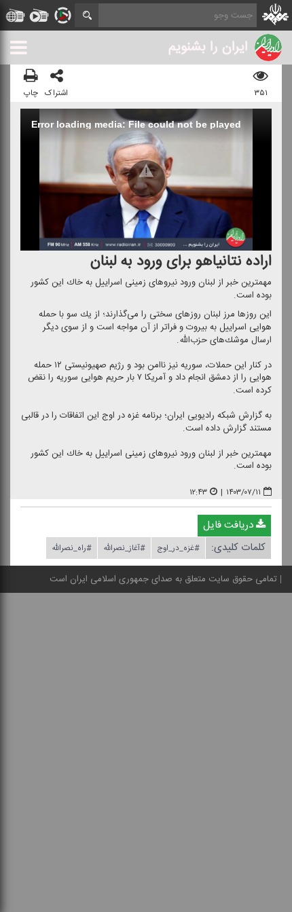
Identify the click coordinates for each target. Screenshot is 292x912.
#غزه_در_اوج (178, 548)
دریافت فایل (229, 525)
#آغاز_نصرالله (124, 548)
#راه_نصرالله (72, 548)
